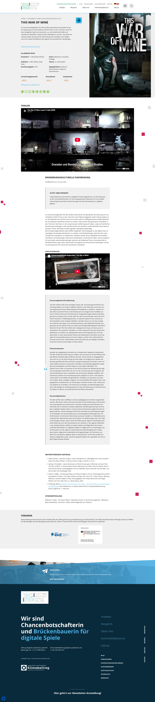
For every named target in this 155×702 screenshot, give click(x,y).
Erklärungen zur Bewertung (30, 85)
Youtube (145, 650)
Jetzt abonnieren (57, 579)
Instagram (145, 630)
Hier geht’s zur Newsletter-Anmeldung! (77, 693)
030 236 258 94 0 (58, 650)
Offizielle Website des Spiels (30, 47)
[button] (3, 698)
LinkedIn (145, 640)
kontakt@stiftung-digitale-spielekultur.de (67, 648)
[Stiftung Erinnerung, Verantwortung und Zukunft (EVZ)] (62, 535)
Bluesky (145, 659)
